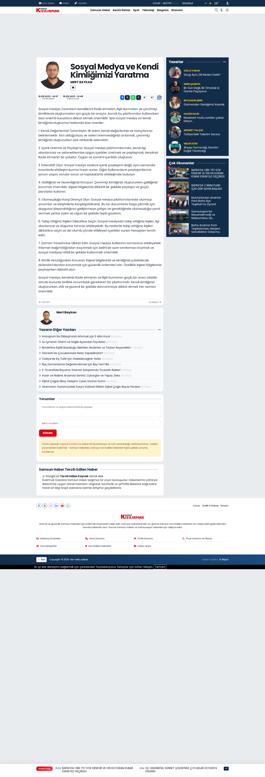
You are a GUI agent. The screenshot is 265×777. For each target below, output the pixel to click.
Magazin (163, 10)
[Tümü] (224, 62)
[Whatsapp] (68, 505)
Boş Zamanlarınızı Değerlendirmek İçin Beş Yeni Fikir (76, 364)
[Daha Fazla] (138, 97)
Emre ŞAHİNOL (192, 84)
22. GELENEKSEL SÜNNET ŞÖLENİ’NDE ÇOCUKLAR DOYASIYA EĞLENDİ (181, 769)
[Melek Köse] (175, 147)
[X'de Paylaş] (127, 97)
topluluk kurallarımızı (70, 444)
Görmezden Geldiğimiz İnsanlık (204, 104)
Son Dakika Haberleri (99, 546)
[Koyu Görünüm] (222, 10)
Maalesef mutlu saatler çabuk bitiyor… (204, 119)
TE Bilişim (224, 559)
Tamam (160, 567)
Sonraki (154, 302)
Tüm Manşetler (48, 546)
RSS (42, 559)
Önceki (45, 302)
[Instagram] (50, 505)
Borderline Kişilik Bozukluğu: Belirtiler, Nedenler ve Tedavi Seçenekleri (86, 347)
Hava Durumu (96, 538)
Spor (136, 10)
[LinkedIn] (56, 505)
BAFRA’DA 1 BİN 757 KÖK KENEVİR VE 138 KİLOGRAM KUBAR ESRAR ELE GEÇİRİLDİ (97, 769)
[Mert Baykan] (53, 75)
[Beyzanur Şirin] (175, 102)
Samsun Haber (100, 10)
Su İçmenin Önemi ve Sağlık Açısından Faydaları (74, 342)
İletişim (225, 505)
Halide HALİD (191, 113)
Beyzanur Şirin (193, 100)
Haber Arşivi (144, 546)
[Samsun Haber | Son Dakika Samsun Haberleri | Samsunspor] (47, 10)
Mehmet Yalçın (193, 130)
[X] (44, 505)
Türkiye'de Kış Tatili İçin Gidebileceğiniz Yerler (72, 359)
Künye (196, 505)
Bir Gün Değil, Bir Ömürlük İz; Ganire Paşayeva (202, 89)
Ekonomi (177, 10)
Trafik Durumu (145, 538)
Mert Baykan (81, 82)
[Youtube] (62, 505)
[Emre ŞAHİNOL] (175, 87)
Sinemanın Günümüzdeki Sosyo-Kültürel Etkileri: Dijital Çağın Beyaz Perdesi (91, 387)
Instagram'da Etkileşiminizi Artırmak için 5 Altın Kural (76, 336)
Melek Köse (191, 143)
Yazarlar (82, 3)
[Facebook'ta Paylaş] (122, 97)
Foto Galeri (48, 3)
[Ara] (216, 10)
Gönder (48, 433)
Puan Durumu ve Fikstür (199, 538)
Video (66, 3)
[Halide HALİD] (175, 117)
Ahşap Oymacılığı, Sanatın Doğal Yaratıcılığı (201, 149)
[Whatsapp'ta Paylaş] (133, 97)
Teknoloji (148, 10)
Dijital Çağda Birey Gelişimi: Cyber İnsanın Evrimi (74, 381)
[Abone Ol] (159, 97)
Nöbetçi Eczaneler (50, 538)
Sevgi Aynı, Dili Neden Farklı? (202, 74)
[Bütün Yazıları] (159, 330)
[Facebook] (38, 505)
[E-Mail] (72, 87)
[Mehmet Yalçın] (175, 132)
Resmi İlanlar (122, 10)
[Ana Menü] (227, 10)
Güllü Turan (192, 70)
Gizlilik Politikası (210, 505)
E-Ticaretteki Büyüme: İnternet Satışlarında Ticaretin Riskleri (81, 370)
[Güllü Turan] (175, 72)
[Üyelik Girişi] (226, 3)
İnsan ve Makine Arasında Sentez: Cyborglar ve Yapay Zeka (81, 375)
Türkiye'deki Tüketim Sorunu (202, 134)
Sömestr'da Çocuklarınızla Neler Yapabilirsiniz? (73, 353)
